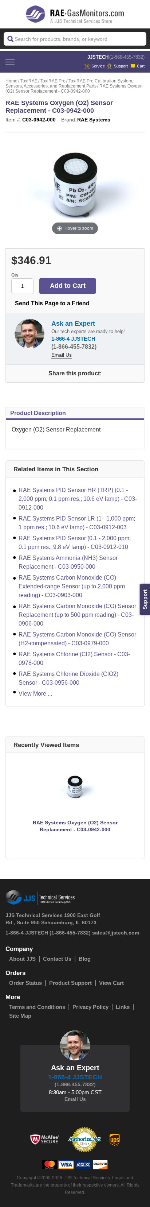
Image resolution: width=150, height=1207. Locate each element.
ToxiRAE (29, 81)
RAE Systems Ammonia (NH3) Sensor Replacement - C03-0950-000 (68, 562)
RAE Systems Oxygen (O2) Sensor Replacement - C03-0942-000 (75, 826)
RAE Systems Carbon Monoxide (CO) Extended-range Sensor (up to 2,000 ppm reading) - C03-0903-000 (72, 586)
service (98, 66)
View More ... (35, 693)
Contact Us (57, 959)
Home (11, 81)
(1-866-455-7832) (127, 57)
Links (123, 1007)
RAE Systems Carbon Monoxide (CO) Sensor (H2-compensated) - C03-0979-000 (77, 638)
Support (121, 66)
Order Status (25, 983)
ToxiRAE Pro (53, 81)
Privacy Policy (90, 1007)
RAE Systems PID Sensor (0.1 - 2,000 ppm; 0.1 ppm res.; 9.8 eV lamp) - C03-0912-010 (75, 542)
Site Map (20, 1016)
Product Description (38, 413)
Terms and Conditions (37, 1007)
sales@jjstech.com (115, 933)
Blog (85, 959)
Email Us (61, 355)
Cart (141, 66)
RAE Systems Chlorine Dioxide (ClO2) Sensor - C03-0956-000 (68, 678)
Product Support (70, 983)
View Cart (111, 983)
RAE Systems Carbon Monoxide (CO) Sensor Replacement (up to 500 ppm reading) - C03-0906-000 (77, 615)
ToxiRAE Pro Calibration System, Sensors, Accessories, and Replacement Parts (69, 83)
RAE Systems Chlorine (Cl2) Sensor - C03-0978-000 (74, 658)
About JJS (22, 959)
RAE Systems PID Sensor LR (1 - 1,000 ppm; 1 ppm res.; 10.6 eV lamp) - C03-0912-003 (77, 522)
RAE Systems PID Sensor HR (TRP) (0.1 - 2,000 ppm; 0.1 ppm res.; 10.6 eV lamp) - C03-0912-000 (78, 499)
